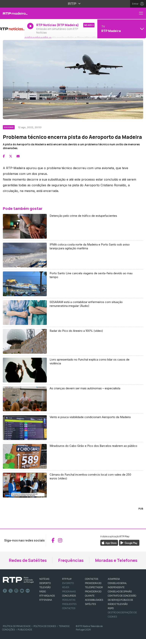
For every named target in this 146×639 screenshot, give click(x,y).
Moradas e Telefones (116, 560)
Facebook (5, 591)
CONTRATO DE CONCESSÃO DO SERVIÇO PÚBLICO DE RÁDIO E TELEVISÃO (122, 600)
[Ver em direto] (12, 28)
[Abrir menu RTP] (73, 3)
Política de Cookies (44, 626)
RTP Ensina (45, 599)
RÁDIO (42, 591)
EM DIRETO (68, 583)
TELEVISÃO (45, 587)
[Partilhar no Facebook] (4, 156)
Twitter (11, 591)
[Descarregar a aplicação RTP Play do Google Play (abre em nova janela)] (129, 542)
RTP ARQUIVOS (47, 595)
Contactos (68, 608)
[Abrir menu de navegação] (142, 13)
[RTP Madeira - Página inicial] (12, 13)
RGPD (111, 608)
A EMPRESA (114, 579)
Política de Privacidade (17, 626)
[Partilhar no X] (10, 156)
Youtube (22, 591)
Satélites (90, 604)
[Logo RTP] (18, 580)
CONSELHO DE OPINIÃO (120, 591)
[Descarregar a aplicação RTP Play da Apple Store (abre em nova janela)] (109, 542)
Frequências (71, 560)
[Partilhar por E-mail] (18, 156)
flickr (28, 591)
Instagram (16, 591)
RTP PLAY (67, 579)
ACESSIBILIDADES (94, 599)
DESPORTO (45, 583)
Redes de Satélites (28, 560)
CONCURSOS (69, 595)
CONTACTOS (91, 579)
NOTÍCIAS (44, 579)
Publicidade (25, 629)
